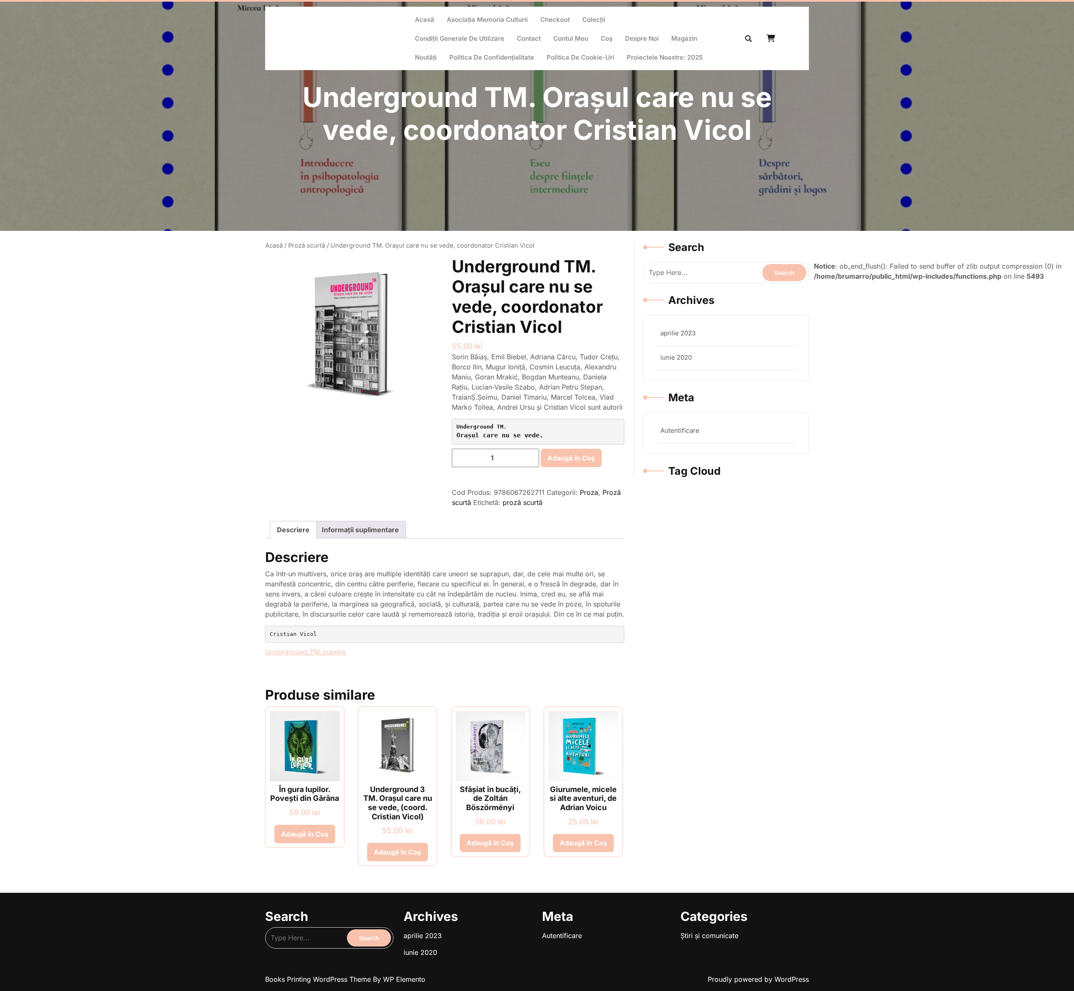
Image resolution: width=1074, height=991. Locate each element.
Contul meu (570, 38)
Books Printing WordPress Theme (319, 979)
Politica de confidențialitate (491, 57)
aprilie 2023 (678, 333)
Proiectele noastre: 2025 (665, 57)
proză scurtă (522, 502)
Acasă (424, 20)
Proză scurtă (306, 245)
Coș (607, 38)
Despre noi (642, 38)
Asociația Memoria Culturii (487, 20)
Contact (529, 38)
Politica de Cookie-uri (580, 57)
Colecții (593, 20)
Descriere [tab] (293, 530)
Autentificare (679, 430)
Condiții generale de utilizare (459, 38)
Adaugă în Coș (571, 458)
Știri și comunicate (709, 935)
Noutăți (426, 57)
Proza (589, 492)
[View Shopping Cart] (771, 38)
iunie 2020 (676, 357)
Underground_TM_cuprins (305, 652)
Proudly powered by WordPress (758, 979)
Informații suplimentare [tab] (360, 530)
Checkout (555, 20)
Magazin (684, 38)
